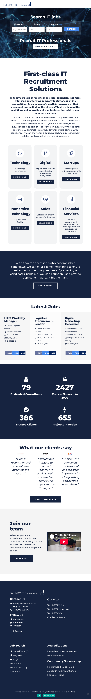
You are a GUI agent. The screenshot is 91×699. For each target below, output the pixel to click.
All (43, 25)
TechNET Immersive (58, 609)
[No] (88, 694)
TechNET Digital (55, 605)
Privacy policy (49, 695)
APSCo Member (55, 655)
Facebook (18, 619)
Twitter (17, 625)
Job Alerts (15, 671)
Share (16, 353)
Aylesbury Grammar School (61, 671)
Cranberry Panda (56, 617)
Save (9, 353)
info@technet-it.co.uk (24, 603)
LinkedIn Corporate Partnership (64, 651)
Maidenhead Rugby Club (60, 667)
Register (17, 655)
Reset (77, 24)
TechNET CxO (54, 613)
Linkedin (18, 622)
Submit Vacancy (18, 667)
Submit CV (15, 663)
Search (71, 29)
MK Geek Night (55, 675)
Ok (39, 695)
